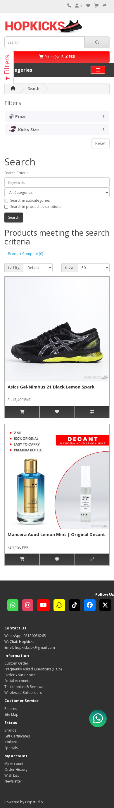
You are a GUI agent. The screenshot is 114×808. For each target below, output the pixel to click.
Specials (11, 747)
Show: (69, 267)
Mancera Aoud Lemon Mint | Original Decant (56, 534)
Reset (100, 143)
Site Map (11, 714)
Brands (10, 730)
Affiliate (10, 741)
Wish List (11, 775)
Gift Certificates (17, 736)
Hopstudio (34, 802)
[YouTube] (45, 605)
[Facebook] (91, 605)
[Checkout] (105, 5)
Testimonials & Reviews (23, 686)
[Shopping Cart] (96, 5)
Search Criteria (16, 172)
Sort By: (14, 267)
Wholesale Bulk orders (23, 692)
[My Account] (78, 5)
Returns (10, 708)
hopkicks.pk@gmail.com (35, 647)
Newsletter (13, 781)
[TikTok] (76, 605)
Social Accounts (17, 680)
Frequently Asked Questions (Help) (33, 669)
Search (33, 88)
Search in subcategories (30, 200)
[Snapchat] (61, 605)
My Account (13, 763)
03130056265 (34, 635)
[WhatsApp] (14, 605)
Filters (6, 65)
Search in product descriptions (35, 206)
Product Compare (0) (25, 253)
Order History (15, 769)
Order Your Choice (20, 674)
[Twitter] (106, 605)
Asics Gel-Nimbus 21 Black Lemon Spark (51, 387)
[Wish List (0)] (88, 5)
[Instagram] (29, 605)
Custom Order (16, 663)
